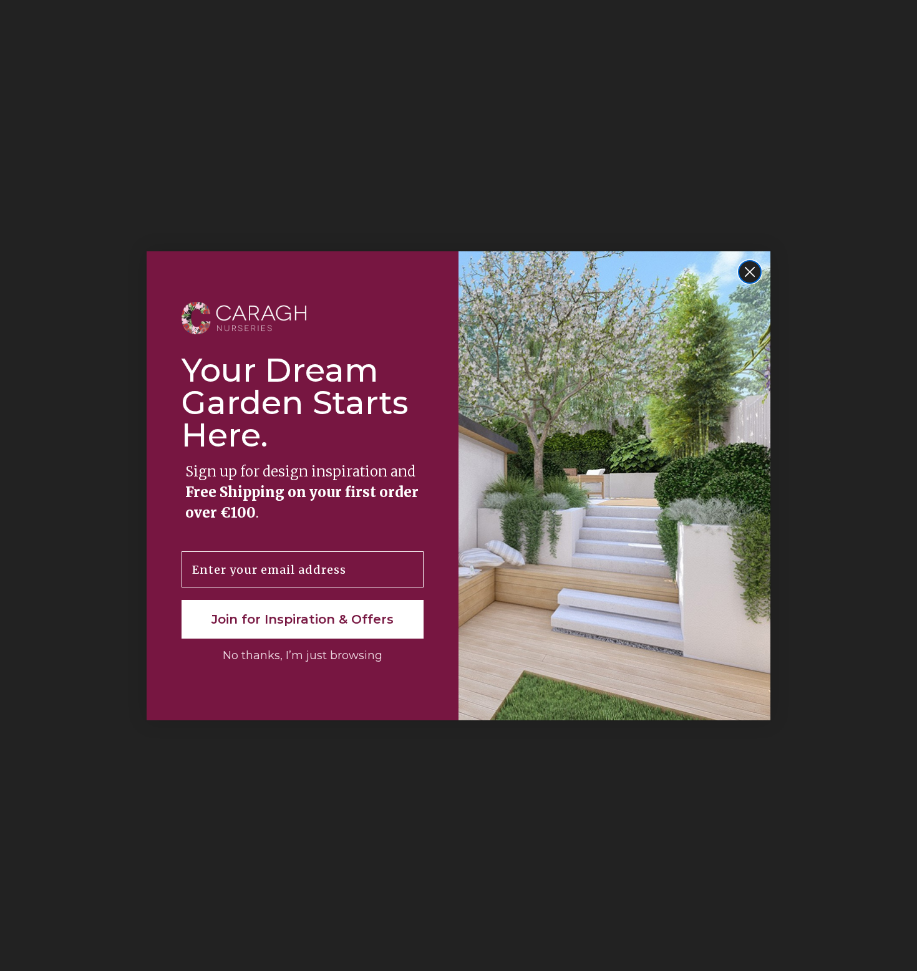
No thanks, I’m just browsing (302, 655)
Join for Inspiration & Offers (302, 619)
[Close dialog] (750, 272)
